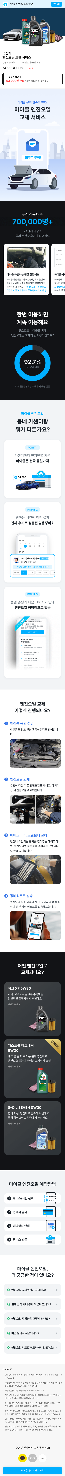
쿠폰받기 (56, 4)
